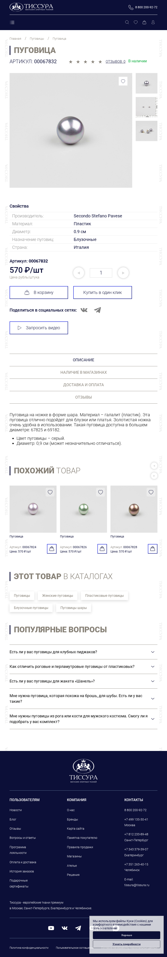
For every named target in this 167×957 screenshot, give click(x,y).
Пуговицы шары (73, 608)
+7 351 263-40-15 (136, 864)
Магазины (74, 856)
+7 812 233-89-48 (136, 834)
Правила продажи (80, 847)
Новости (16, 810)
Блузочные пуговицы (31, 608)
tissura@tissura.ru (136, 885)
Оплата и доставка (23, 862)
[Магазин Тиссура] (83, 770)
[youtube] (51, 928)
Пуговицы (22, 596)
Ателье (72, 865)
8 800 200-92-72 (135, 810)
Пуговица (16, 536)
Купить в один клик (102, 292)
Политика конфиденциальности (29, 947)
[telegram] (78, 928)
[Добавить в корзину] (52, 549)
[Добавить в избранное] (123, 81)
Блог (13, 819)
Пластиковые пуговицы (104, 596)
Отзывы (15, 828)
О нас (71, 810)
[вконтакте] (64, 928)
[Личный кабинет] (153, 22)
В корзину (43, 292)
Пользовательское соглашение (75, 947)
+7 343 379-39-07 (136, 849)
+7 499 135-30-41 (136, 819)
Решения (73, 875)
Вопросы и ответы (23, 837)
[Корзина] (144, 22)
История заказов (22, 871)
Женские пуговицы (57, 596)
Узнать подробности (127, 944)
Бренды (72, 819)
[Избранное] (135, 22)
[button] (154, 465)
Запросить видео (43, 327)
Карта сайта (75, 828)
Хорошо (126, 935)
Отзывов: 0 (115, 62)
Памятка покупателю (82, 837)
